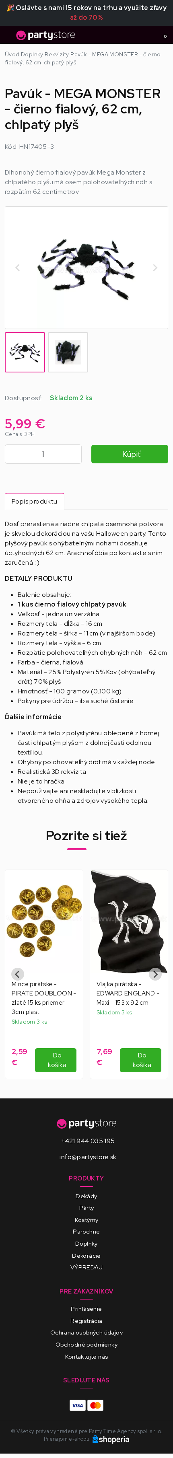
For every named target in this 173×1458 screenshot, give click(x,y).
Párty (86, 1207)
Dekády (86, 1196)
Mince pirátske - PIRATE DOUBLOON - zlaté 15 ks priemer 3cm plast (44, 998)
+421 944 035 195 (88, 1141)
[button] (25, 352)
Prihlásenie (86, 1308)
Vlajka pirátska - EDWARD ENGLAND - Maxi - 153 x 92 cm (128, 993)
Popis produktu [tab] (35, 501)
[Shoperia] (111, 1438)
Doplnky (86, 1243)
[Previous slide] (17, 974)
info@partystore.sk (88, 1157)
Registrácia (86, 1320)
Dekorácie (86, 1255)
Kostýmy (87, 1220)
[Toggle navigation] (9, 37)
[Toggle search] (147, 35)
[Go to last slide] (18, 267)
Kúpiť (131, 454)
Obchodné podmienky (86, 1344)
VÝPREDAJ (86, 1267)
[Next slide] (154, 267)
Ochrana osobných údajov (86, 1332)
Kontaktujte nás (86, 1356)
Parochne (86, 1231)
